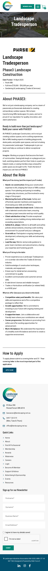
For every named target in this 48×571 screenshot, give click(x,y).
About (7, 442)
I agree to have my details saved (17, 532)
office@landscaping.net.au (16, 426)
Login (7, 464)
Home (7, 438)
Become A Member (12, 468)
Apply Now (9, 370)
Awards (8, 453)
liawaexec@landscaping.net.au (18, 413)
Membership (10, 449)
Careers (8, 460)
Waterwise (9, 456)
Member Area (27, 6)
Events (7, 479)
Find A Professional (12, 445)
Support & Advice (12, 471)
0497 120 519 (11, 418)
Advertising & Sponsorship (15, 475)
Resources (9, 483)
